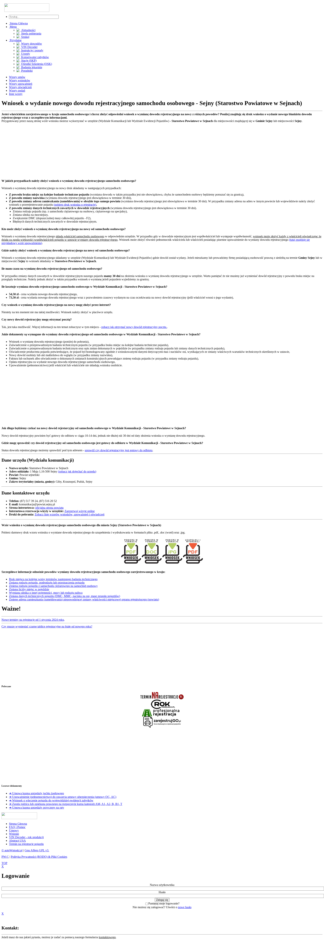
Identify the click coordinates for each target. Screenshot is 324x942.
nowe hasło (184, 907)
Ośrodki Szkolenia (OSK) (36, 63)
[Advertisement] (114, 149)
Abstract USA (17, 840)
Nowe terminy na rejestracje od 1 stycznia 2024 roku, (33, 619)
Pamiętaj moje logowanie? (163, 903)
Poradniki (26, 70)
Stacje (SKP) (28, 60)
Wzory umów (17, 77)
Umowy (14, 830)
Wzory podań (17, 90)
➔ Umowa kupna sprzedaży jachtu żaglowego (36, 793)
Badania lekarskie (31, 67)
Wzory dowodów (31, 43)
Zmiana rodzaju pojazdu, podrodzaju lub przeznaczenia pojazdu (47, 582)
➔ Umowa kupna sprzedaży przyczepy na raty (36, 807)
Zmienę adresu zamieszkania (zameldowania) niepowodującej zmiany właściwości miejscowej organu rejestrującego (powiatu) (84, 599)
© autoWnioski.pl (12, 850)
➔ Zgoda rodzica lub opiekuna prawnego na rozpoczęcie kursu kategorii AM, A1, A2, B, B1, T (65, 804)
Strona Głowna (18, 823)
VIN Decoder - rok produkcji (26, 837)
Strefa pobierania (30, 33)
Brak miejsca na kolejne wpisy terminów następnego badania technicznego (53, 579)
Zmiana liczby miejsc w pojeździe (29, 589)
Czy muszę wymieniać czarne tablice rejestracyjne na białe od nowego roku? (47, 626)
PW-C (5, 856)
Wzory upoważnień (20, 83)
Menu (13, 26)
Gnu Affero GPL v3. (37, 850)
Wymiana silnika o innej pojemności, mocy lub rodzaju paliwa (45, 592)
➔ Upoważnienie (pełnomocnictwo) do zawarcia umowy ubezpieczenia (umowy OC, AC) (62, 796)
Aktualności (27, 30)
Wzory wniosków (19, 80)
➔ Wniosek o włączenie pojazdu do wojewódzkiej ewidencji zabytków (51, 800)
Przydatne (15, 40)
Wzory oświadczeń (20, 87)
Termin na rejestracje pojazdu (26, 844)
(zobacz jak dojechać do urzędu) (77, 471)
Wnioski (14, 833)
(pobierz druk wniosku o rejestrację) (75, 204)
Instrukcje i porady (31, 50)
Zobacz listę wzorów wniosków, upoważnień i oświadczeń (69, 514)
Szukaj (24, 36)
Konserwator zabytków (34, 57)
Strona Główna (18, 23)
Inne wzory (15, 94)
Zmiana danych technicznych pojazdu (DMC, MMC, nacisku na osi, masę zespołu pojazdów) (64, 596)
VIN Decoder (29, 47)
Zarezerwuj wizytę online (79, 511)
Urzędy (25, 53)
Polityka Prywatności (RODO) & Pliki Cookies (39, 856)
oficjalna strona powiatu (49, 507)
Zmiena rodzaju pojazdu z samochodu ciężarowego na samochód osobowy (53, 586)
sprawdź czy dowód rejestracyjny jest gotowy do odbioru (118, 450)
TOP (4, 863)
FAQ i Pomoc (17, 827)
